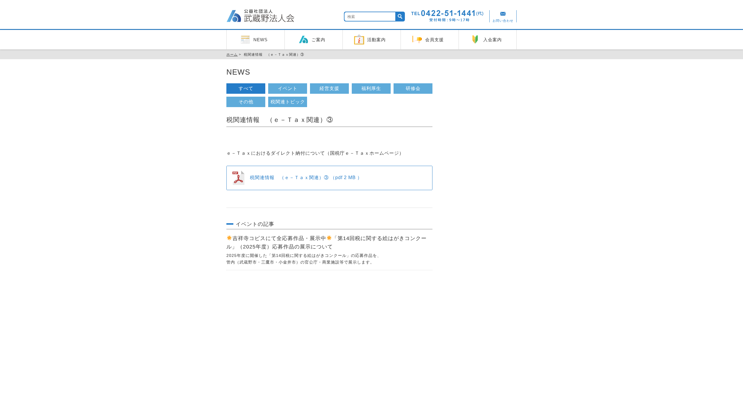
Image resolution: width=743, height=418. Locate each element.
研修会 (413, 88)
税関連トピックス (287, 103)
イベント (287, 88)
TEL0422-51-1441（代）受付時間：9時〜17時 (447, 16)
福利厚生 (371, 88)
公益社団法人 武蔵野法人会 (261, 16)
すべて (246, 88)
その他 (246, 101)
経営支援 (329, 88)
